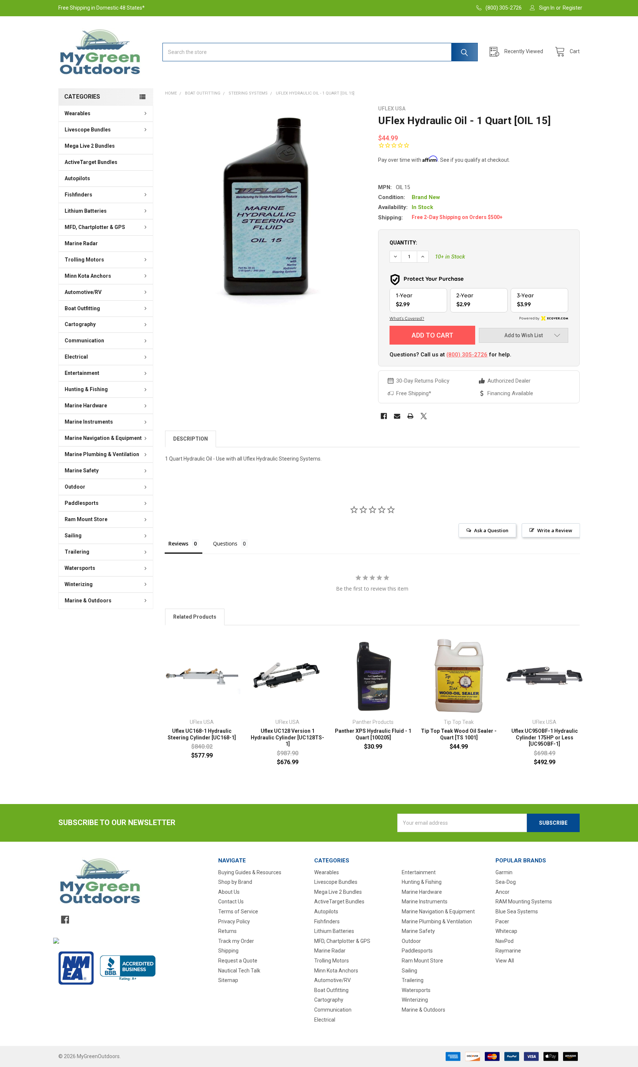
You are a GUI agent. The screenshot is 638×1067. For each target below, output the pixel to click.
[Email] (397, 416)
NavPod (504, 941)
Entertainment (82, 373)
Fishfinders (78, 195)
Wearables (77, 113)
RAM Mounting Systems (523, 901)
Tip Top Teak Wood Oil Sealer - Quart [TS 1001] (459, 734)
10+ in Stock (450, 256)
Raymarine (508, 951)
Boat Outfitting (82, 308)
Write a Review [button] (554, 530)
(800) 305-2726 (466, 354)
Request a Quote (237, 961)
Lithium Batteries (86, 211)
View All (504, 961)
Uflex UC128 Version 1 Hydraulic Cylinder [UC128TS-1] (287, 737)
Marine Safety (82, 470)
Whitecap (506, 931)
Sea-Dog (505, 882)
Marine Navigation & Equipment (103, 438)
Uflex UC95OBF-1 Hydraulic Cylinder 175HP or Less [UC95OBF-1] (544, 737)
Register (572, 8)
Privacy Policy (234, 921)
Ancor (502, 892)
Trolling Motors (84, 260)
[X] (423, 416)
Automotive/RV (83, 292)
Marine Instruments (89, 422)
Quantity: (403, 243)
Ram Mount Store (86, 519)
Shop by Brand (235, 882)
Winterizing (79, 584)
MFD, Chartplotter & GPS (95, 227)
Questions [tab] (225, 543)
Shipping (228, 951)
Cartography (80, 324)
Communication (84, 340)
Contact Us (231, 901)
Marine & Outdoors (88, 600)
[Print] (410, 416)
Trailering (77, 552)
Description (190, 439)
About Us (229, 892)
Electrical (76, 357)
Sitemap (228, 980)
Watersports (80, 568)
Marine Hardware (86, 405)
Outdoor (75, 487)
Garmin (503, 872)
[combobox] (320, 52)
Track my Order (236, 941)
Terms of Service (238, 911)
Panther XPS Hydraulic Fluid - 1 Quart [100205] (373, 734)
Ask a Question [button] (491, 530)
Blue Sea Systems (516, 911)
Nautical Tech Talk (239, 971)
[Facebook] (384, 416)
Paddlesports (82, 503)
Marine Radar (81, 243)
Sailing (73, 535)
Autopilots (77, 178)
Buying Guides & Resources (249, 872)
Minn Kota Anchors (88, 276)
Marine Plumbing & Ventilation (102, 454)
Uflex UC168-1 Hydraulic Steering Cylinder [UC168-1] (202, 734)
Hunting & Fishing (86, 389)
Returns (227, 931)
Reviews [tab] (178, 543)
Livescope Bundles (88, 130)
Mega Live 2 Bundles (90, 146)
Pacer (502, 921)
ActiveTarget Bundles (91, 162)
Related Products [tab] (194, 617)
